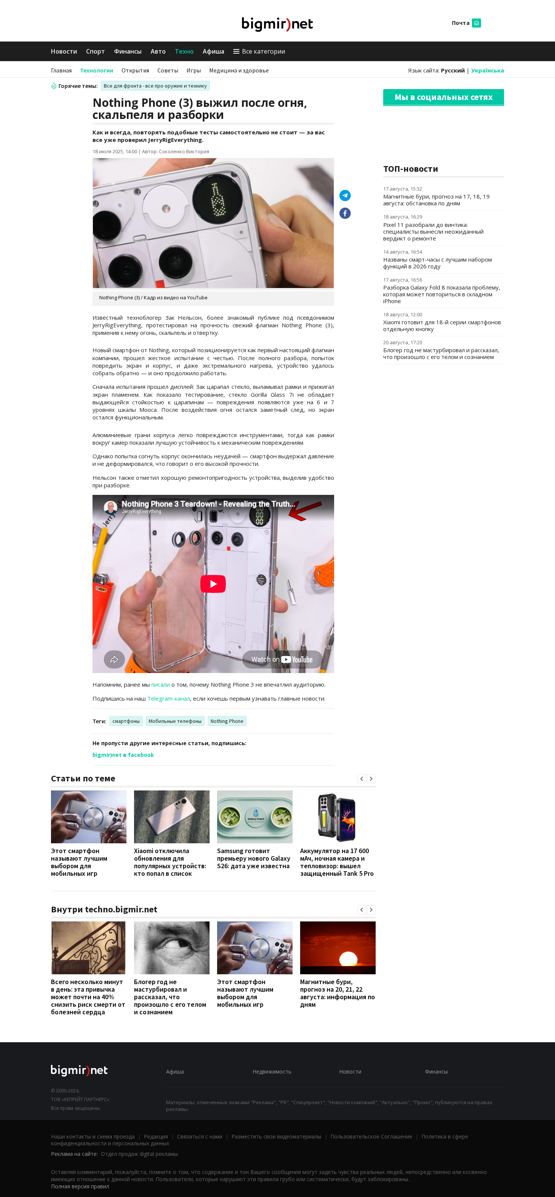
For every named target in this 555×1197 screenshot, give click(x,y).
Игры (194, 70)
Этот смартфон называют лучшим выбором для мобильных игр (79, 862)
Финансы (128, 51)
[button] (361, 778)
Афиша (213, 51)
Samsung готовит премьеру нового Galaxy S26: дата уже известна (253, 858)
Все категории (263, 51)
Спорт (95, 51)
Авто (158, 51)
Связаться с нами (199, 1136)
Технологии (96, 70)
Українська (487, 70)
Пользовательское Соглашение (371, 1136)
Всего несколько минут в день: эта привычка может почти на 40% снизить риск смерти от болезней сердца (88, 996)
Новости (64, 51)
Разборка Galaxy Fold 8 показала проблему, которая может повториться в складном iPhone (441, 294)
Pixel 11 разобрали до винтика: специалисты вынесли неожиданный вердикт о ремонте (433, 231)
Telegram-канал (168, 698)
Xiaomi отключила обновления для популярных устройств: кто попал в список (170, 862)
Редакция (156, 1136)
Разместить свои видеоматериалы (276, 1136)
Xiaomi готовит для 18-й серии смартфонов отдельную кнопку (442, 325)
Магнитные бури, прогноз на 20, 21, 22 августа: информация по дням (337, 993)
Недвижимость (272, 1071)
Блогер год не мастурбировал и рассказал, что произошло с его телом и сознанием (170, 996)
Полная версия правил (80, 1186)
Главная (61, 70)
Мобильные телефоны (175, 721)
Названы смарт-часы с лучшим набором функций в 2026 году (437, 263)
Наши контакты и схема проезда (93, 1136)
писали (160, 684)
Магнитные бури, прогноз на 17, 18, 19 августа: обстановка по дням (436, 200)
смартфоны (126, 721)
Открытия (135, 70)
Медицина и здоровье (239, 70)
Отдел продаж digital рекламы (139, 1153)
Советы (167, 70)
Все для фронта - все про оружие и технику (155, 85)
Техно (184, 51)
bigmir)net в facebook (123, 754)
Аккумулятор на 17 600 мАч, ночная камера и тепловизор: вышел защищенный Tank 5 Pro (337, 862)
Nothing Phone (227, 721)
